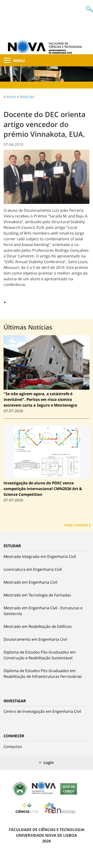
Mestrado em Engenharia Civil (30, 582)
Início (11, 96)
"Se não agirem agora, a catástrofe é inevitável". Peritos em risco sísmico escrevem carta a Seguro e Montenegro (40, 399)
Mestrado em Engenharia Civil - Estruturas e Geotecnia (43, 610)
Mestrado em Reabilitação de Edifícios (38, 626)
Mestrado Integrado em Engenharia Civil (40, 556)
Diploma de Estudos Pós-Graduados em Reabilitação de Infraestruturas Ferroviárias (43, 673)
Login (48, 762)
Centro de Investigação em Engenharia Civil (42, 711)
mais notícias (76, 524)
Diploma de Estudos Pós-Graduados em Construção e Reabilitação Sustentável (40, 654)
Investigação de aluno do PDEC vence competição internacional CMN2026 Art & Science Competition (43, 488)
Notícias (27, 96)
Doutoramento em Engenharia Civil (35, 639)
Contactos (13, 746)
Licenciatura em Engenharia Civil (33, 569)
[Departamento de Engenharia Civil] (46, 46)
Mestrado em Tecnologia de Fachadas (37, 595)
